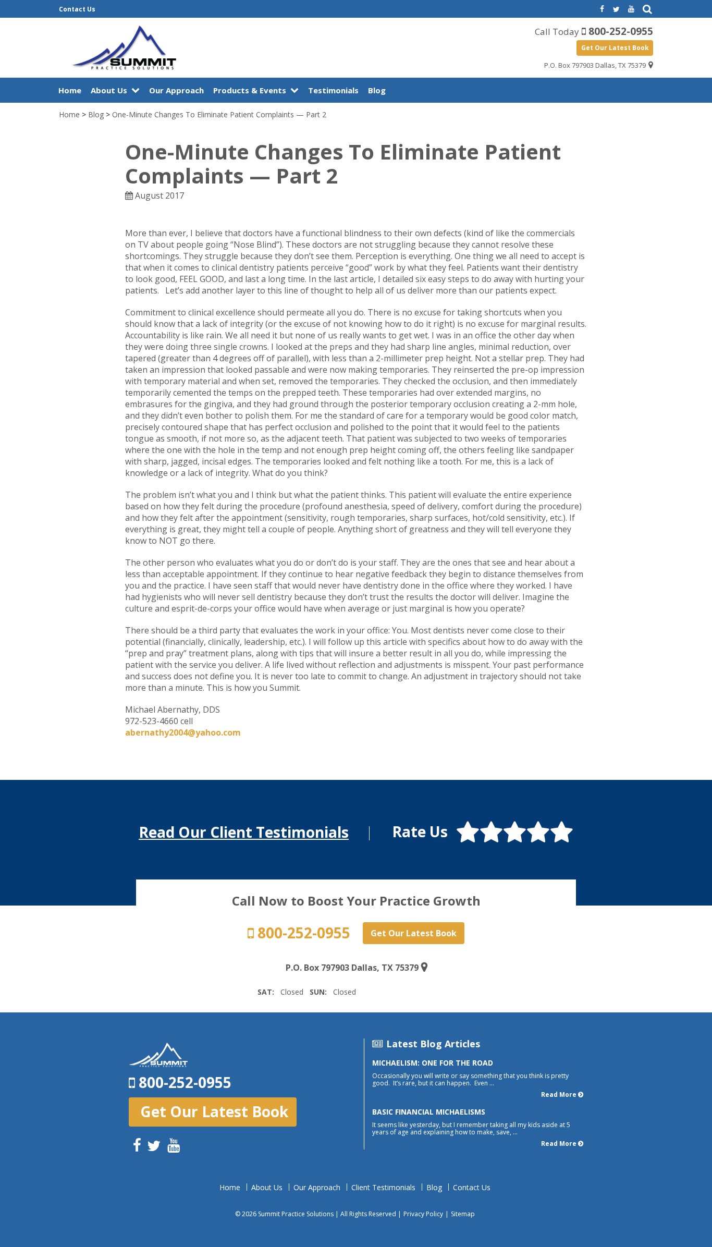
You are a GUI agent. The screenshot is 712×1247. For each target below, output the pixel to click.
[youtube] (631, 9)
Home (69, 90)
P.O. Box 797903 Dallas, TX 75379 (595, 65)
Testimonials (333, 90)
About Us (109, 90)
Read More (558, 1094)
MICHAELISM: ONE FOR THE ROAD (432, 1063)
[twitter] (616, 9)
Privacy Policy (423, 1213)
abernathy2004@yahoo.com (183, 732)
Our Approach (176, 90)
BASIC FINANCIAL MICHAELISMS (428, 1112)
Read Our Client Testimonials (244, 832)
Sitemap (463, 1213)
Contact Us (77, 9)
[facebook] (601, 9)
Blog (377, 90)
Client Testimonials (383, 1187)
